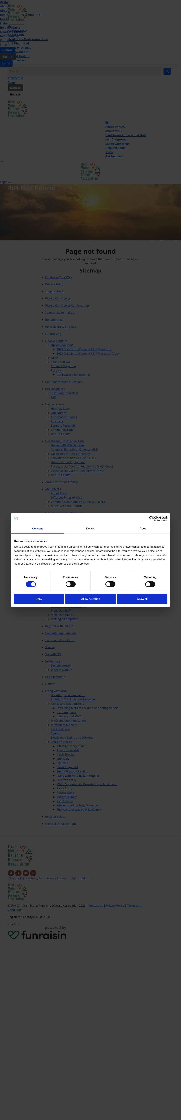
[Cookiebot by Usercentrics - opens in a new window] (151, 518)
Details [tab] (90, 528)
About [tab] (143, 528)
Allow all (142, 598)
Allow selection (90, 598)
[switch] (71, 584)
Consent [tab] (37, 528)
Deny (39, 598)
